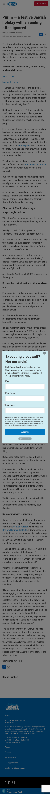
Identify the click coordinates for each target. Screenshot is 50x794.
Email (7, 381)
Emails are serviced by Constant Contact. (25, 425)
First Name (10, 393)
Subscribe (25, 431)
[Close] (45, 353)
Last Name (10, 405)
